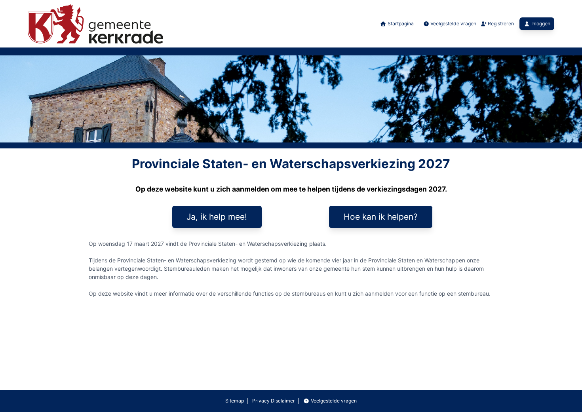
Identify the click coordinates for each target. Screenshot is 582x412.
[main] (291, 231)
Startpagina (399, 24)
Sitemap (234, 401)
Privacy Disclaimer (273, 401)
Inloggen (540, 24)
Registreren (500, 24)
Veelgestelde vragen (452, 24)
